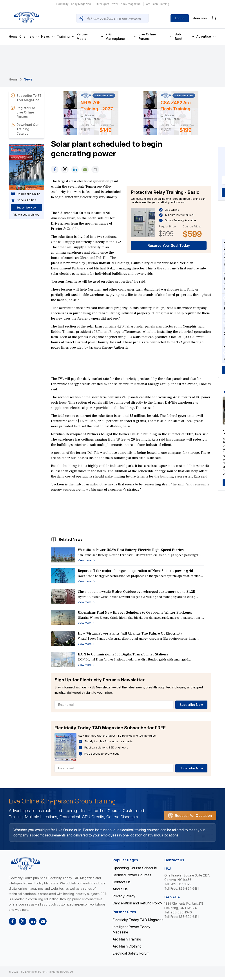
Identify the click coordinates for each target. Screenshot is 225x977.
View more (85, 560)
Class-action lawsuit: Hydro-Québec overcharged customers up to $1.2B (136, 591)
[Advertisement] (131, 363)
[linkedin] (75, 169)
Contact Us (121, 882)
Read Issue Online (28, 194)
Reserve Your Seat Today (169, 245)
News (45, 36)
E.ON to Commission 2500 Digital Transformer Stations (123, 654)
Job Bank (179, 36)
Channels (26, 36)
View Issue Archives (26, 214)
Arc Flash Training (126, 939)
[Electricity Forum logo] (26, 17)
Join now (200, 18)
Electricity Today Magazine (73, 3)
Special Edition (26, 200)
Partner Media (82, 36)
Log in (179, 18)
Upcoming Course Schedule (134, 868)
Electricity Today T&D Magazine (137, 920)
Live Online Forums (147, 36)
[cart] (214, 18)
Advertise (203, 36)
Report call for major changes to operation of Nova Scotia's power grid (135, 571)
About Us (120, 889)
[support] (85, 169)
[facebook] (54, 169)
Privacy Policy (123, 896)
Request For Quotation (193, 815)
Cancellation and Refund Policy (137, 903)
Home (13, 36)
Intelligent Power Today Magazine (118, 3)
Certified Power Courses (131, 875)
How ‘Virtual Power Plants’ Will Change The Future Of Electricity (130, 633)
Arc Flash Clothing (157, 3)
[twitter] (65, 169)
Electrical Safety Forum (130, 953)
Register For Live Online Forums (26, 112)
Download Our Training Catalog (27, 129)
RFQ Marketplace (115, 36)
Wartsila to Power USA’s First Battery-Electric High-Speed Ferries (131, 550)
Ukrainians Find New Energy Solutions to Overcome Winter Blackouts (135, 612)
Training (63, 36)
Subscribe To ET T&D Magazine (29, 98)
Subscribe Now (191, 704)
